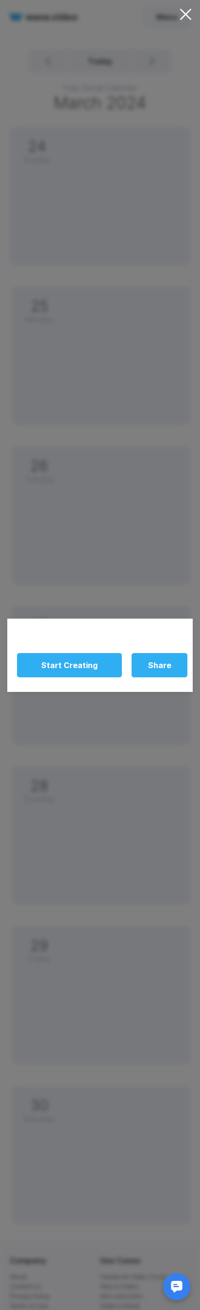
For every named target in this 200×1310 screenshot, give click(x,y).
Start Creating (69, 665)
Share (159, 665)
